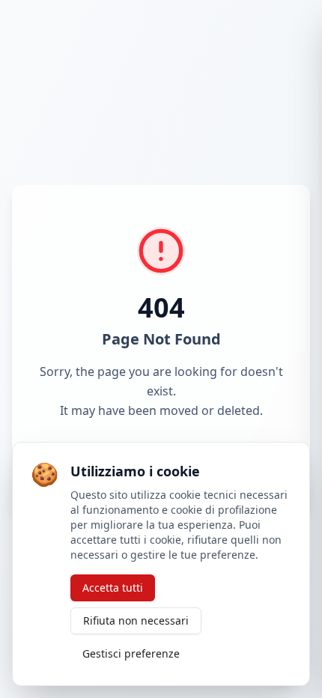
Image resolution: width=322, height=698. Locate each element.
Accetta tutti (112, 587)
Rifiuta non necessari (136, 620)
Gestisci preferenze (131, 653)
